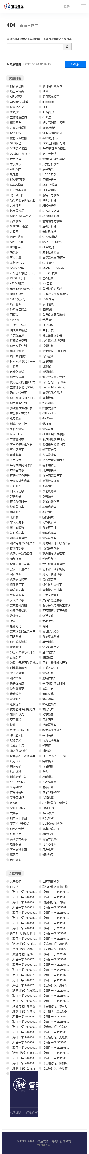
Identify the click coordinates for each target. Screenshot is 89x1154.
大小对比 (48, 621)
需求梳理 (48, 397)
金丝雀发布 (49, 652)
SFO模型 (15, 143)
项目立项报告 (18, 356)
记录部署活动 (50, 647)
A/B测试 (47, 777)
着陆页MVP (17, 797)
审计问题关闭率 (52, 475)
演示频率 (15, 574)
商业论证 (48, 356)
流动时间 (15, 699)
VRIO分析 (48, 127)
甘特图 (14, 366)
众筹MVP (16, 787)
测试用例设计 (18, 423)
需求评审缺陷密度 (53, 569)
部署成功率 (49, 491)
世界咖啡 (48, 320)
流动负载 (48, 693)
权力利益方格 (50, 216)
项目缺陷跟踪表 (52, 86)
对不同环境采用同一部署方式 (28, 361)
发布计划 (48, 787)
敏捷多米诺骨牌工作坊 (56, 605)
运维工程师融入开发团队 (57, 662)
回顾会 (14, 314)
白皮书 (14, 886)
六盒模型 (15, 205)
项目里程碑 (17, 91)
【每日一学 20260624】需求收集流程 (33, 1027)
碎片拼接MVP (18, 792)
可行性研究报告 (20, 475)
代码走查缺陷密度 (21, 553)
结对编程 (15, 771)
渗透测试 (48, 372)
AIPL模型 (16, 96)
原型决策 (48, 169)
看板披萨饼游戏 (52, 288)
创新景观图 (17, 86)
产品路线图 (49, 782)
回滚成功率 (17, 491)
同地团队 (48, 719)
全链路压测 (17, 335)
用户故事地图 (18, 818)
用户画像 (15, 860)
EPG (45, 107)
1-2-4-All (15, 320)
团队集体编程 (18, 330)
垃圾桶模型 (17, 107)
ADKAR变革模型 (20, 216)
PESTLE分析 (18, 278)
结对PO (15, 761)
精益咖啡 (48, 262)
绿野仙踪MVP (18, 808)
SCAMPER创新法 (53, 268)
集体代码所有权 (20, 730)
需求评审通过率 (20, 569)
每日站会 (48, 735)
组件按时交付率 (52, 584)
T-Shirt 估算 (49, 273)
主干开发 (48, 330)
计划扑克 (15, 834)
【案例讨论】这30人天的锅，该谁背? (33, 954)
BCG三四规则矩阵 (53, 143)
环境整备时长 (18, 501)
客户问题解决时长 (53, 439)
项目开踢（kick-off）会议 (25, 397)
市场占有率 (17, 470)
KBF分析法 (49, 200)
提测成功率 (17, 548)
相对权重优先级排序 (55, 802)
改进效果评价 (50, 481)
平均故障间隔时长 (21, 465)
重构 (45, 771)
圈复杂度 (15, 558)
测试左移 (48, 429)
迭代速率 (15, 704)
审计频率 (15, 455)
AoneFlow (16, 434)
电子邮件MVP (51, 792)
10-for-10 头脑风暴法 (55, 294)
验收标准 (48, 834)
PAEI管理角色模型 (54, 148)
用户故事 (48, 849)
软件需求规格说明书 (55, 340)
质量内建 (48, 361)
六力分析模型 (50, 164)
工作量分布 (17, 439)
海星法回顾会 (18, 309)
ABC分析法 (49, 205)
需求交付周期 (18, 605)
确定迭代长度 (18, 392)
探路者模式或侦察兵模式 (25, 756)
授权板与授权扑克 (53, 444)
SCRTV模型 (49, 185)
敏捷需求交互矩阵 (53, 257)
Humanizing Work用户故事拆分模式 (64, 387)
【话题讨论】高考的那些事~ (27, 1053)
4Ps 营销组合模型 (53, 122)
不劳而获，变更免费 (55, 610)
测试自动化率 (50, 501)
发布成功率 (17, 532)
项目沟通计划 (18, 346)
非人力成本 (17, 522)
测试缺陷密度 (18, 538)
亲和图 (14, 231)
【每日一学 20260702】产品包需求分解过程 (37, 1001)
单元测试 (48, 642)
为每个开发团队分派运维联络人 (29, 662)
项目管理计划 (18, 403)
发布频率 (48, 486)
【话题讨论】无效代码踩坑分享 (62, 1037)
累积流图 (48, 714)
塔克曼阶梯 (17, 211)
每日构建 (48, 766)
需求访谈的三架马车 (22, 631)
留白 (45, 626)
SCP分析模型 (18, 148)
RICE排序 (48, 808)
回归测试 (15, 636)
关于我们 (15, 881)
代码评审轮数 (50, 548)
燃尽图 (14, 854)
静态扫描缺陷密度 (53, 553)
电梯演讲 (15, 844)
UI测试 (46, 366)
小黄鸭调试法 (18, 610)
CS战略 (14, 112)
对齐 (13, 621)
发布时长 (15, 486)
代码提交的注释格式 (22, 382)
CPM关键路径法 (52, 133)
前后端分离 (17, 377)
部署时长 (15, 496)
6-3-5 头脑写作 (19, 299)
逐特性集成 (17, 683)
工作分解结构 (18, 117)
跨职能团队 (17, 735)
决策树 (14, 252)
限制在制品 (17, 714)
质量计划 (48, 346)
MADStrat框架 (19, 226)
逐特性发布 (49, 678)
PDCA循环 (49, 190)
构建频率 (48, 512)
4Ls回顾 (47, 283)
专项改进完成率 (20, 481)
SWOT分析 (17, 828)
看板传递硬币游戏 (53, 314)
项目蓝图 (15, 304)
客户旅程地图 (18, 849)
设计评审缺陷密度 (53, 564)
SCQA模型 (17, 185)
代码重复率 (49, 558)
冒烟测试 (15, 647)
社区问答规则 (50, 881)
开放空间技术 (18, 325)
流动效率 (15, 693)
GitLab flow (49, 413)
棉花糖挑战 (49, 704)
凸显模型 (15, 221)
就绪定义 (15, 740)
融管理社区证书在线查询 (57, 886)
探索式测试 (49, 408)
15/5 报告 (48, 299)
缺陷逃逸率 (49, 532)
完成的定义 (17, 745)
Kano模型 (48, 813)
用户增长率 (49, 470)
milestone (48, 102)
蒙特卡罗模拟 (18, 138)
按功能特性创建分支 (22, 709)
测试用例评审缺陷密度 (56, 543)
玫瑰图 (14, 174)
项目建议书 (49, 304)
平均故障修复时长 (53, 460)
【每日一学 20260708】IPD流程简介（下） (37, 985)
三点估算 (15, 257)
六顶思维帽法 (18, 127)
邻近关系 (48, 616)
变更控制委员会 (20, 823)
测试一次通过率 (52, 574)
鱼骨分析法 (49, 226)
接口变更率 (49, 579)
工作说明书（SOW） (23, 387)
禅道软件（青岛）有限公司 (54, 1141)
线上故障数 (17, 527)
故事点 (14, 813)
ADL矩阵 (15, 169)
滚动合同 (15, 616)
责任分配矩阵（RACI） (57, 382)
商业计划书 (17, 351)
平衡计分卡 (49, 179)
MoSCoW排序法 (52, 823)
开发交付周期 (50, 595)
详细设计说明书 (20, 340)
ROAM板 (48, 325)
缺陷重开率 (17, 507)
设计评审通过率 (20, 564)
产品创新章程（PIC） (23, 273)
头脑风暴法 (49, 231)
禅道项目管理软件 (37, 1112)
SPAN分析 (49, 247)
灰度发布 (48, 709)
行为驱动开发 (50, 740)
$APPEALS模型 (52, 242)
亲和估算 (48, 797)
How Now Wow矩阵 (22, 288)
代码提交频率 (18, 579)
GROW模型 (49, 237)
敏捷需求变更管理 (53, 377)
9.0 (43, 1145)
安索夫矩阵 (17, 268)
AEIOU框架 (17, 283)
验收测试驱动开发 (21, 408)
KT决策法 (48, 112)
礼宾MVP (48, 818)
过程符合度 (49, 449)
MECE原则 (49, 174)
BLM (45, 91)
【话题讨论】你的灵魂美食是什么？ (32, 1011)
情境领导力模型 (52, 221)
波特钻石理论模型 (53, 159)
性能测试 (48, 403)
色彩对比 (15, 626)
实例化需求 (17, 673)
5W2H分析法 (50, 138)
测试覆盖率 (49, 538)
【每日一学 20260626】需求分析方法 (33, 1021)
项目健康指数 (50, 631)
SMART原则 (17, 179)
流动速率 (48, 699)
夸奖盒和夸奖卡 (20, 413)
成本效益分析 (50, 252)
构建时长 (15, 512)
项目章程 (15, 719)
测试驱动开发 (18, 777)
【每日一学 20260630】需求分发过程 (33, 1016)
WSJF (14, 802)
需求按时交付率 (52, 590)
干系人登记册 (50, 667)
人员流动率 (49, 455)
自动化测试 (17, 372)
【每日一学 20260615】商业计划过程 (33, 1047)
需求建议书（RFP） (55, 351)
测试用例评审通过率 (22, 543)
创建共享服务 (18, 667)
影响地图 (48, 854)
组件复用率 (17, 584)
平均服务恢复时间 (53, 683)
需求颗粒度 (49, 465)
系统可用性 (49, 527)
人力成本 (15, 460)
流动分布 (48, 688)
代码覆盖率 (49, 725)
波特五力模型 (50, 195)
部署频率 (48, 496)
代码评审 (48, 745)
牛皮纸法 (15, 164)
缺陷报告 (48, 657)
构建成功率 (49, 507)
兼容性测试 (17, 429)
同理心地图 (49, 844)
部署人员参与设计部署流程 (27, 652)
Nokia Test (16, 294)
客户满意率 (17, 449)
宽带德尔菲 (17, 262)
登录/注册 (70, 6)
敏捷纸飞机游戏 (52, 392)
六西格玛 (15, 159)
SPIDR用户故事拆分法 (56, 434)
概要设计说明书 (52, 335)
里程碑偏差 (17, 595)
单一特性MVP (18, 782)
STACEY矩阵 (50, 211)
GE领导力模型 (19, 102)
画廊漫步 (48, 309)
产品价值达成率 (52, 600)
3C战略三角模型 (20, 153)
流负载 (14, 517)
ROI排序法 (16, 247)
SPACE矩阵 (17, 242)
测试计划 (48, 673)
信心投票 (48, 278)
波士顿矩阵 (17, 195)
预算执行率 (49, 522)
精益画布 (15, 122)
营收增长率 (17, 600)
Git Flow (47, 418)
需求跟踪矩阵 (50, 828)
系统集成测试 (50, 636)
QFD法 (46, 117)
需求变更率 (17, 590)
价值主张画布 (50, 839)
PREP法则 (16, 237)
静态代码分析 (18, 751)
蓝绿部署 (15, 657)
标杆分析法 (49, 153)
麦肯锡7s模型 (50, 96)
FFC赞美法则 (18, 190)
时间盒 (46, 751)
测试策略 (15, 678)
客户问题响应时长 (21, 444)
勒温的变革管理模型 (22, 200)
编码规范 (15, 766)
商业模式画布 (18, 839)
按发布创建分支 (52, 730)
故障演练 (15, 418)
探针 (13, 725)
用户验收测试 (18, 642)
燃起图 (46, 423)
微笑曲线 (15, 133)
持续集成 (48, 761)
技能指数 (48, 517)
